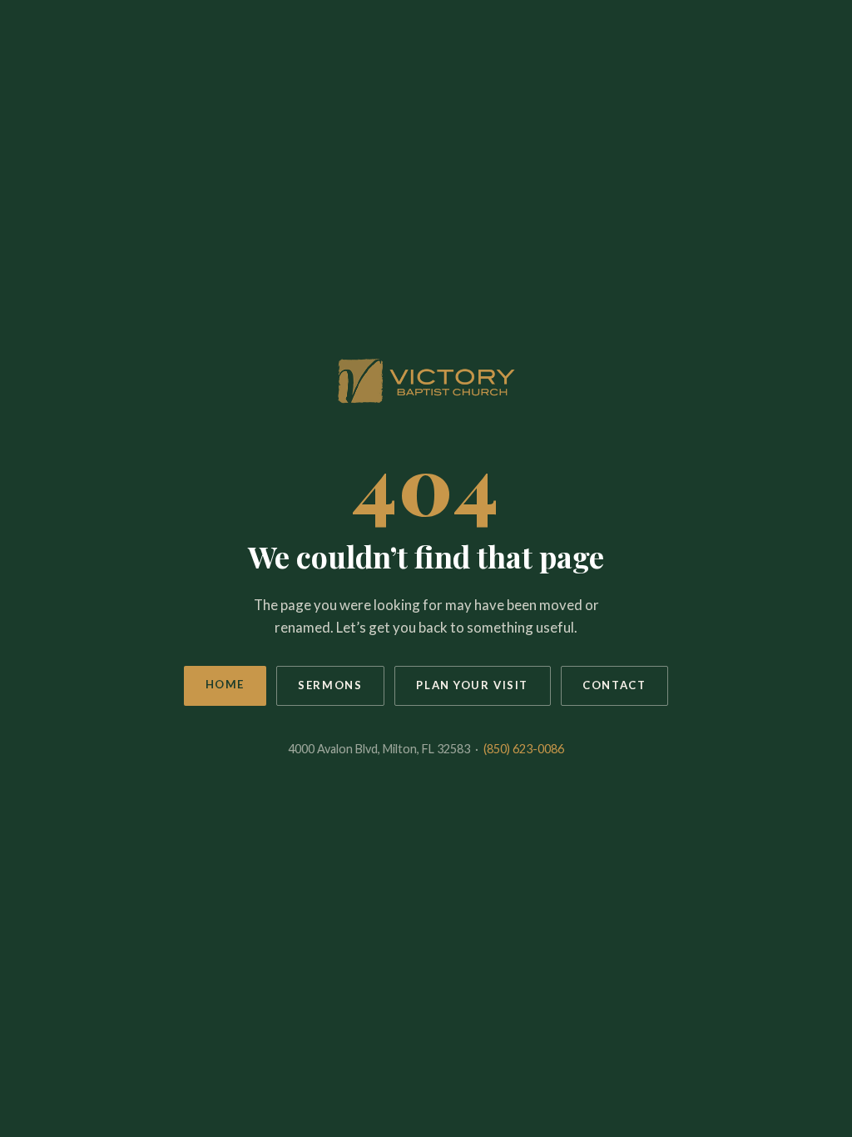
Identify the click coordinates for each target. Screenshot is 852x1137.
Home (225, 684)
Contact (614, 685)
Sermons (330, 685)
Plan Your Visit (472, 685)
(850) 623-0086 (523, 749)
